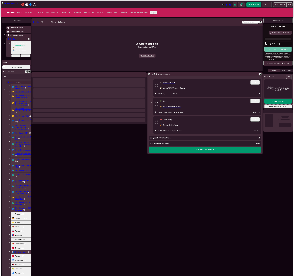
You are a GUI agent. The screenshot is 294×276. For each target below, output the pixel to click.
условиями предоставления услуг (275, 68)
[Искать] (260, 22)
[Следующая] (39, 74)
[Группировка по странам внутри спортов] (29, 71)
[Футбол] (38, 22)
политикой (288, 68)
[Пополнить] (235, 4)
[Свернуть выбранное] (26, 71)
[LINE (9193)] (33, 22)
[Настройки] (289, 89)
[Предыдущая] (29, 39)
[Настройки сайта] (276, 4)
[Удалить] (144, 74)
